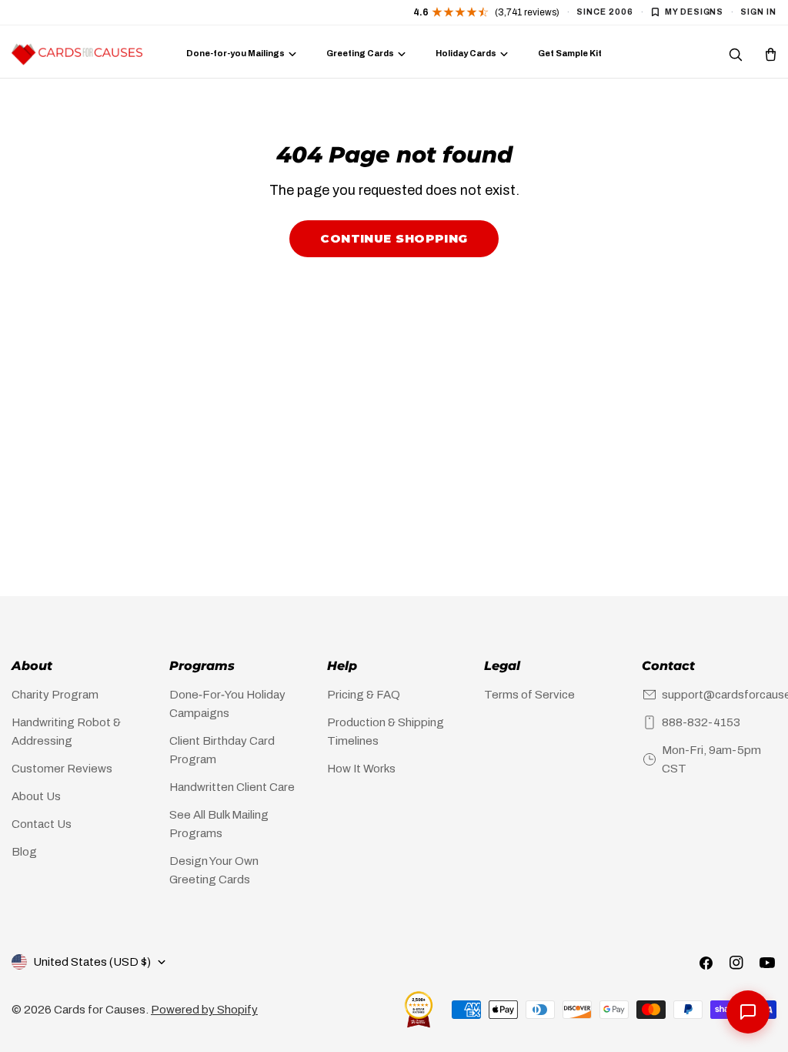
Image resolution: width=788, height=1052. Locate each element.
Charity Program (55, 694)
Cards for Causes (99, 1009)
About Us (36, 796)
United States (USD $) (92, 962)
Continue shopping (394, 238)
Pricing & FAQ (363, 694)
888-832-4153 (701, 722)
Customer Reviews (62, 768)
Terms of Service (529, 694)
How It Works (361, 768)
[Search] (735, 54)
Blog (24, 852)
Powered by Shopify (204, 1009)
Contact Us (42, 824)
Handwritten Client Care (232, 787)
